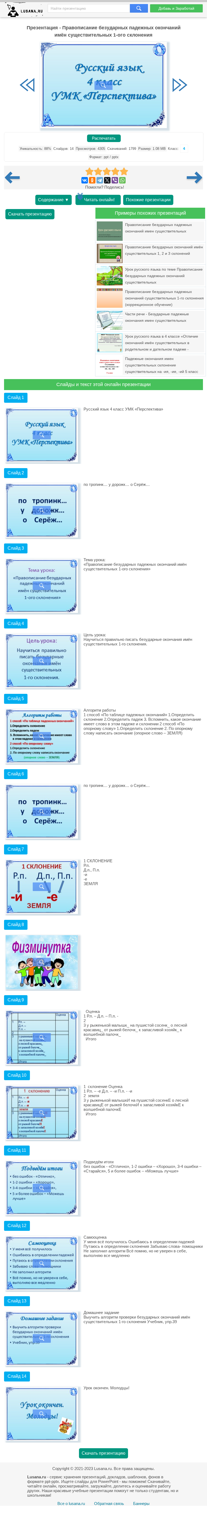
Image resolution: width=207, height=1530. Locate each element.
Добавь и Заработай (176, 8)
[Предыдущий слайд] (27, 85)
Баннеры (141, 1503)
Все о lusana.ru (71, 1503)
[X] (107, 180)
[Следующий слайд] (179, 85)
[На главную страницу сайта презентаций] (26, 10)
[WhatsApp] (122, 180)
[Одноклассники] (92, 180)
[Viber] (115, 180)
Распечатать (104, 138)
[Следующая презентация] (195, 177)
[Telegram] (99, 180)
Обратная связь (109, 1503)
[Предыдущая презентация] (14, 177)
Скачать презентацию (30, 214)
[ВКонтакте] (84, 180)
